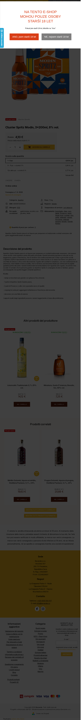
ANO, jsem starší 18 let (24, 36)
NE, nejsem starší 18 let (56, 36)
